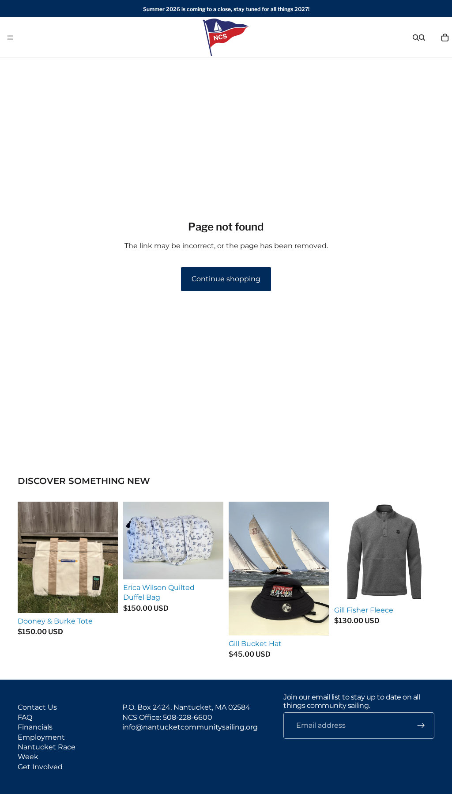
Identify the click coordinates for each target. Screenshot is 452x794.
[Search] (416, 37)
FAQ (25, 717)
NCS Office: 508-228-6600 (167, 717)
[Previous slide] (344, 552)
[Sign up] (421, 725)
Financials (35, 727)
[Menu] (10, 37)
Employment (41, 737)
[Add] (104, 599)
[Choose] (315, 622)
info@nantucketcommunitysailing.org (190, 727)
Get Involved (40, 766)
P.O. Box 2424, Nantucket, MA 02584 (186, 707)
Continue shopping (226, 279)
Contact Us (37, 707)
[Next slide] (424, 552)
